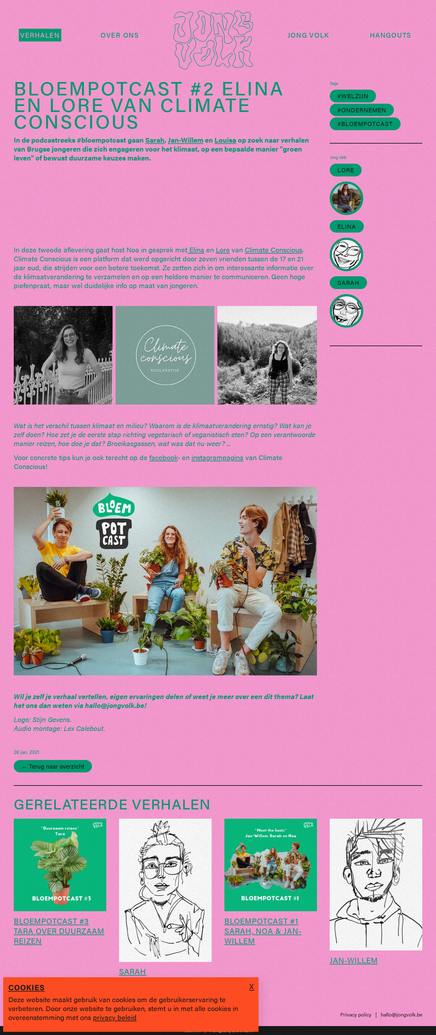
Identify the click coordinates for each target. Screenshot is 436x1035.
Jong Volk (308, 35)
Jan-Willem (185, 140)
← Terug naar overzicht (52, 766)
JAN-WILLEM (354, 960)
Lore (223, 249)
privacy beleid (115, 1017)
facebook (163, 457)
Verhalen (40, 35)
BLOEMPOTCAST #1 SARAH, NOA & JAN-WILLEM (263, 930)
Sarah (154, 140)
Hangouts (390, 35)
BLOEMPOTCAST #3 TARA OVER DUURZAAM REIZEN (59, 930)
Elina (195, 249)
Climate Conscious (273, 249)
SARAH (132, 971)
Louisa (225, 140)
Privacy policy (356, 1014)
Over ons (120, 35)
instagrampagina (218, 457)
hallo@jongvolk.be (401, 1014)
